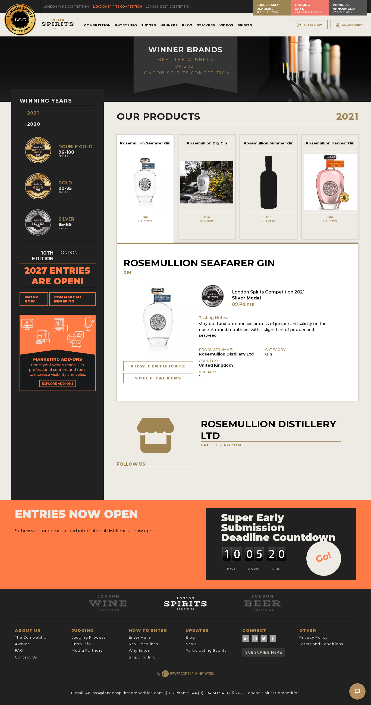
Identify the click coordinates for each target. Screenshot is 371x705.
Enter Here (140, 637)
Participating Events (206, 650)
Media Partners (87, 650)
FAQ (19, 650)
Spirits (245, 25)
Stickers (206, 25)
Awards (22, 644)
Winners (169, 25)
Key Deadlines (143, 644)
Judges (149, 25)
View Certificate (158, 366)
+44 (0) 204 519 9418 (209, 693)
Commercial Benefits (68, 299)
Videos (226, 25)
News (191, 644)
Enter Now (31, 299)
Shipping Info (142, 657)
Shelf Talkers (158, 378)
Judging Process (88, 637)
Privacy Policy (313, 637)
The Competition (32, 637)
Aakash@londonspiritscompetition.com (124, 693)
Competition (97, 25)
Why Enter (139, 650)
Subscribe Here (263, 652)
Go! (323, 557)
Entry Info (126, 25)
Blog (187, 25)
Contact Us (26, 657)
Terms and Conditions (321, 644)
